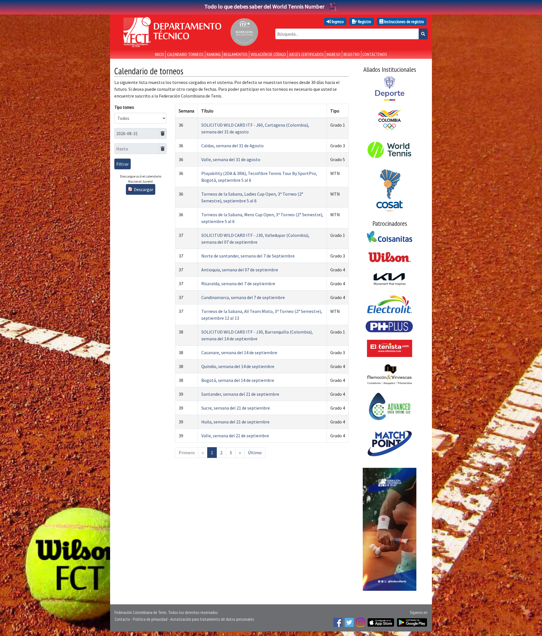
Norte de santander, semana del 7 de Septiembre (248, 256)
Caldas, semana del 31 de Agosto (232, 145)
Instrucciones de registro (403, 21)
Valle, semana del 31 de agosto (230, 159)
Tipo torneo (124, 107)
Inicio (159, 54)
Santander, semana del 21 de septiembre (240, 394)
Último (255, 452)
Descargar (143, 189)
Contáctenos (374, 54)
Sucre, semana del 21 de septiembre (235, 408)
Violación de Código (268, 54)
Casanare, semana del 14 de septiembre (239, 352)
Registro (364, 21)
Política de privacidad (150, 619)
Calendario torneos (185, 54)
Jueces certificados (306, 54)
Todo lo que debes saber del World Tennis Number (264, 6)
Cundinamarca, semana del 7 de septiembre (243, 297)
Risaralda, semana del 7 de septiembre (238, 283)
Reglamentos (236, 54)
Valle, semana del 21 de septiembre (235, 435)
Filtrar (122, 164)
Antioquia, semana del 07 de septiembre (239, 269)
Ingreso (337, 21)
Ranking (214, 54)
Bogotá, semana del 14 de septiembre (237, 380)
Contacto (122, 619)
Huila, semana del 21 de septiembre (235, 422)
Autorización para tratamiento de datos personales (212, 619)
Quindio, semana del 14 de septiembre (237, 366)
